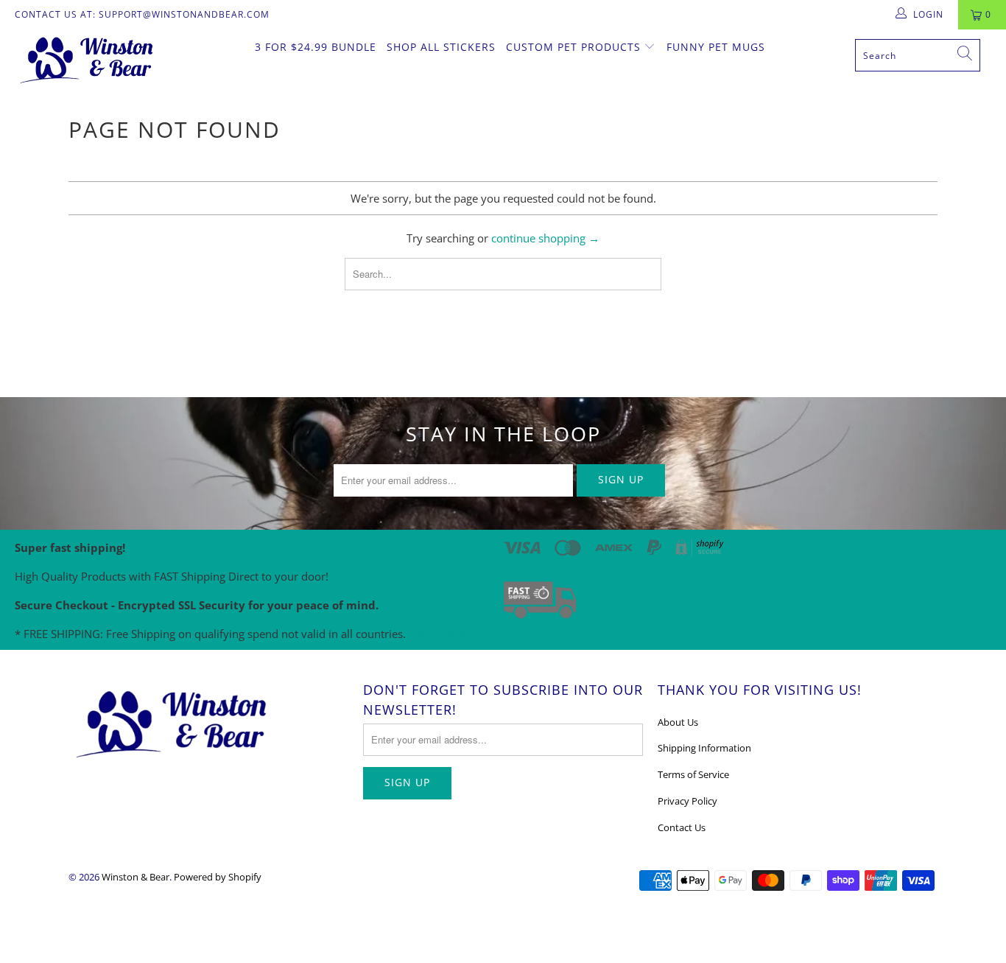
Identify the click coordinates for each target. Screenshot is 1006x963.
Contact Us (682, 827)
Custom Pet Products (575, 47)
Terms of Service (693, 774)
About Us (678, 722)
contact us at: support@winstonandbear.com (142, 14)
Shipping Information (704, 747)
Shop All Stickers (441, 47)
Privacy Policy (687, 801)
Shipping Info (445, 633)
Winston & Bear (135, 876)
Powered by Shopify (217, 876)
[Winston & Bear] (88, 58)
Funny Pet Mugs (715, 47)
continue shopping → (545, 238)
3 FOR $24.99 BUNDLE (315, 47)
